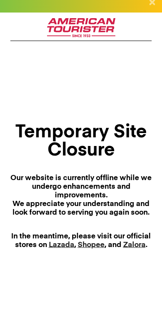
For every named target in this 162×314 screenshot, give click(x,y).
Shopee (91, 244)
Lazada (61, 244)
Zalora (134, 244)
